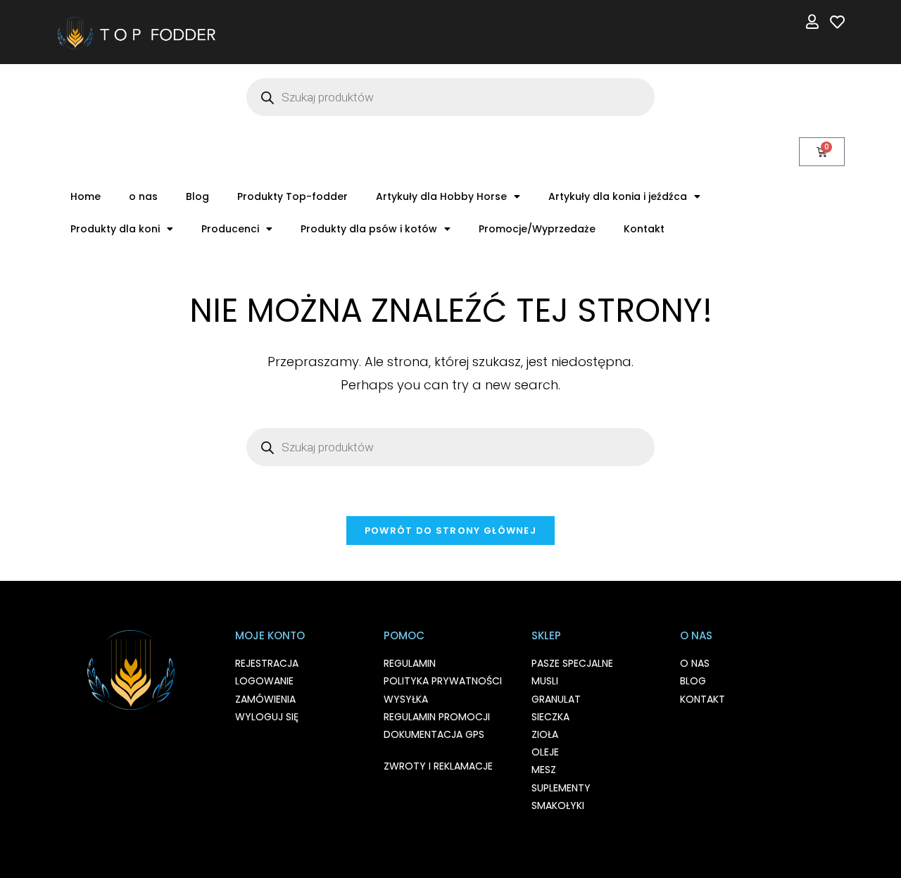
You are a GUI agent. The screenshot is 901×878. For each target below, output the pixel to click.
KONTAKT (702, 699)
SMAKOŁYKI (557, 805)
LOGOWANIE (264, 681)
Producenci (230, 229)
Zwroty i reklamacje (438, 766)
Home (85, 196)
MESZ (543, 770)
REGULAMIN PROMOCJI (437, 717)
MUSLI (544, 681)
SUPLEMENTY (561, 788)
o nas (143, 196)
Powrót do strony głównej (450, 530)
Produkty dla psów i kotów (369, 229)
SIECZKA (550, 717)
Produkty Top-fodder (292, 196)
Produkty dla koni (115, 229)
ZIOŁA (544, 734)
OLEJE (545, 752)
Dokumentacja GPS (434, 734)
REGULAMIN (410, 663)
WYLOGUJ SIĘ (266, 717)
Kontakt (644, 229)
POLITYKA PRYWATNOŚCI (443, 681)
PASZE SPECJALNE (572, 663)
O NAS (695, 663)
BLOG (693, 681)
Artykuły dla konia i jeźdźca (617, 196)
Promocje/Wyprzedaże (537, 229)
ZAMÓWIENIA (265, 699)
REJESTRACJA (266, 663)
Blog (197, 196)
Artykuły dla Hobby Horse (441, 196)
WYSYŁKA (406, 699)
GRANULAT (556, 699)
